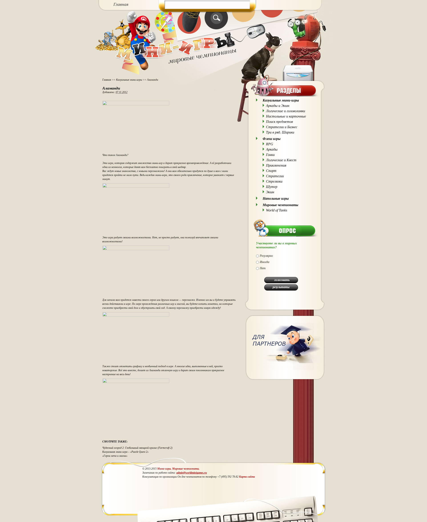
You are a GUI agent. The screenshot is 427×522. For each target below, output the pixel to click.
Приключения (276, 165)
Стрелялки (274, 181)
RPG (269, 144)
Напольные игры (276, 198)
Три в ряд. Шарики (280, 132)
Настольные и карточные (286, 116)
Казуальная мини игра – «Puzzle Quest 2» (125, 451)
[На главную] (191, 72)
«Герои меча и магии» (114, 455)
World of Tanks (276, 210)
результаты (281, 287)
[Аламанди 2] (135, 104)
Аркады (272, 149)
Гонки (270, 155)
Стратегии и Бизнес (281, 127)
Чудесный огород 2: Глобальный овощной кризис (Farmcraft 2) (137, 447)
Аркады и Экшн (277, 106)
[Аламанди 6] (135, 382)
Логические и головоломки (285, 111)
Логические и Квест (281, 160)
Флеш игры (271, 139)
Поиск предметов (279, 122)
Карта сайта (247, 476)
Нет (263, 268)
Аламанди (111, 88)
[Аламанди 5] (135, 315)
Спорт (271, 171)
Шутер (271, 187)
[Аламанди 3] (135, 186)
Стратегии (275, 176)
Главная (120, 4)
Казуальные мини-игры (129, 79)
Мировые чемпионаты (280, 205)
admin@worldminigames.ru (191, 472)
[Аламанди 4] (135, 249)
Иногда (264, 262)
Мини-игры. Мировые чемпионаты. (178, 468)
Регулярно (266, 255)
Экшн (270, 192)
